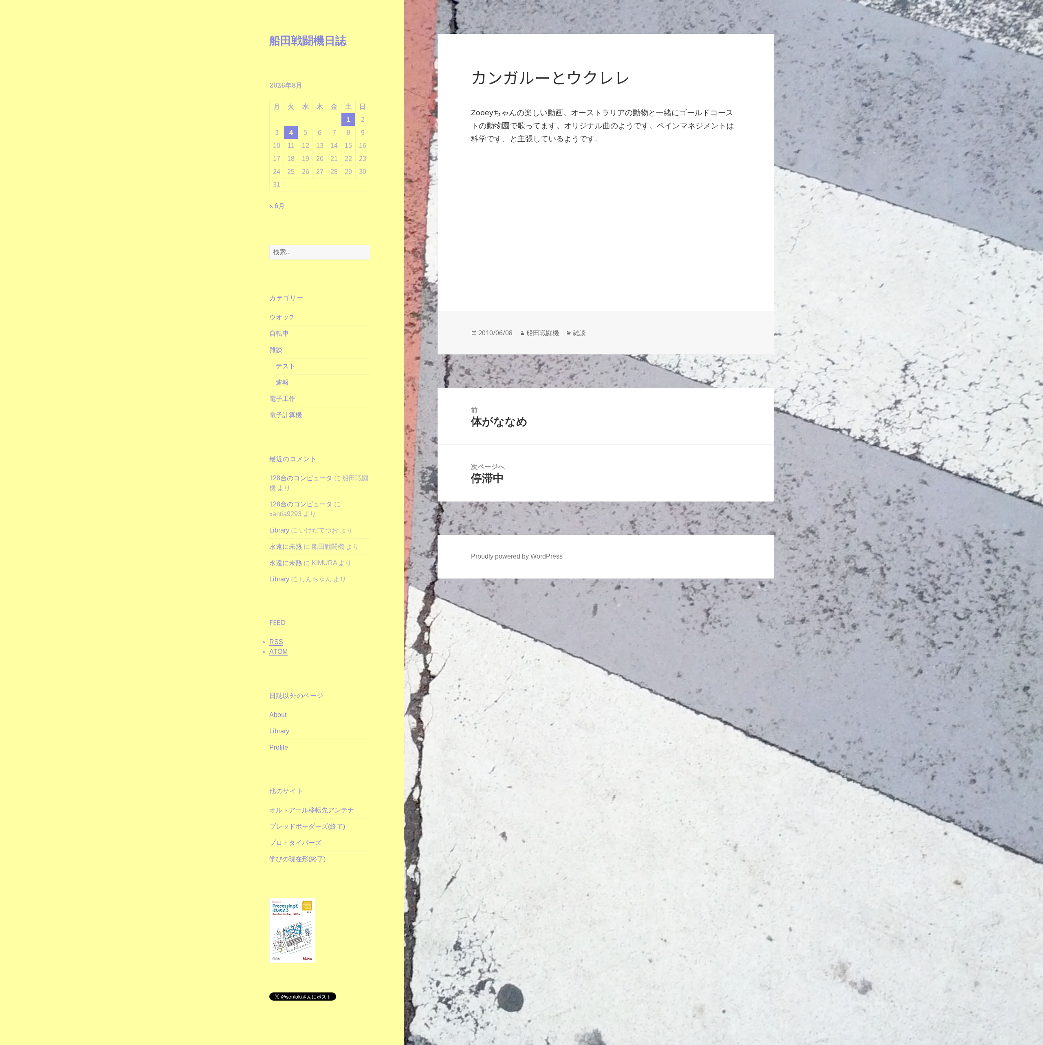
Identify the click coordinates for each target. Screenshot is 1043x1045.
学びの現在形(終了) (297, 859)
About (277, 714)
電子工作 (282, 398)
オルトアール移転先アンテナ (311, 810)
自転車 (279, 333)
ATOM (278, 651)
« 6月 (277, 205)
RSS (276, 641)
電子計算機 (285, 414)
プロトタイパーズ (295, 842)
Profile (278, 747)
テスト (285, 366)
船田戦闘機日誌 (307, 40)
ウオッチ (282, 317)
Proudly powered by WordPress (517, 556)
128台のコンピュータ (300, 478)
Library (279, 530)
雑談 (275, 349)
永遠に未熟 (285, 546)
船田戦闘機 (542, 332)
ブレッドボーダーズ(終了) (307, 826)
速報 (282, 382)
